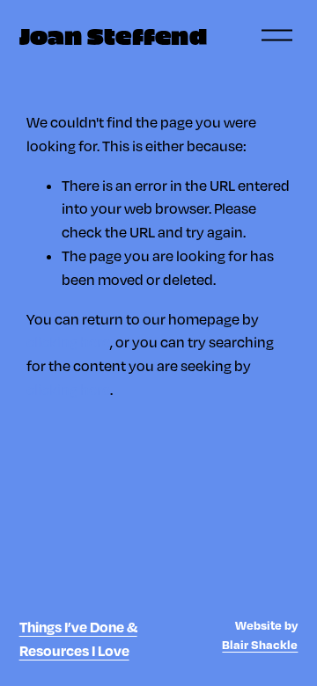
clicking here (68, 342)
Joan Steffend (113, 35)
